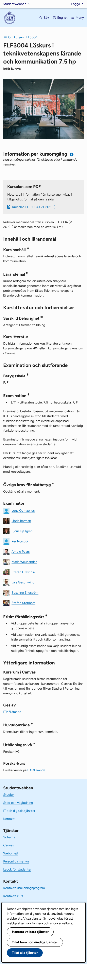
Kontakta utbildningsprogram (24, 888)
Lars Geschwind (23, 582)
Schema (9, 837)
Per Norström (21, 541)
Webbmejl (10, 853)
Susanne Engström (25, 592)
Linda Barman (21, 521)
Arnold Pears (21, 551)
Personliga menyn (16, 861)
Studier (8, 795)
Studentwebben (14, 4)
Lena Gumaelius (23, 510)
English (62, 18)
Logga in (77, 4)
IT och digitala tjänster (19, 811)
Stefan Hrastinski (24, 572)
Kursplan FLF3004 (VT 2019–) (33, 207)
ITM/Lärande (12, 712)
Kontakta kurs (13, 896)
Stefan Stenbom (23, 603)
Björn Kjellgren (22, 531)
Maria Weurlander (24, 562)
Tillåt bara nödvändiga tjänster (35, 942)
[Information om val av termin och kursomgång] (72, 154)
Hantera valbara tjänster (30, 932)
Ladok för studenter (17, 869)
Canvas (8, 845)
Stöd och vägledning (18, 803)
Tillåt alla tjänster (25, 953)
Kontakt (9, 819)
